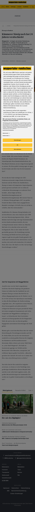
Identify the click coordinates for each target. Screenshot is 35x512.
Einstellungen (17, 140)
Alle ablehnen (17, 149)
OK (17, 145)
